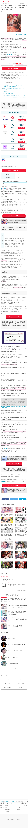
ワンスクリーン (24, 805)
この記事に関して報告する (21, 590)
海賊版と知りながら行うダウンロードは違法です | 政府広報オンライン (13, 407)
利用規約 (7, 811)
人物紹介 (5, 91)
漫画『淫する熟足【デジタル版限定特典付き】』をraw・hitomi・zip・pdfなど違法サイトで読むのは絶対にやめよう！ (14, 97)
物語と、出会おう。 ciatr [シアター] (14, 819)
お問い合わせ (17, 809)
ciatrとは (6, 807)
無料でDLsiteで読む (22, 35)
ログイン (16, 805)
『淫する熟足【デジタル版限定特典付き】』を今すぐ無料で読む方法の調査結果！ (14, 85)
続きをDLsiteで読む (13, 317)
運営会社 (7, 805)
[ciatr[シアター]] (3, 1)
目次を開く (14, 100)
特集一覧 (2, 807)
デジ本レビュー (4, 576)
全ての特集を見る (13, 668)
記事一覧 (2, 805)
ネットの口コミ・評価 (8, 93)
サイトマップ (17, 807)
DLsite (10, 54)
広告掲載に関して (8, 809)
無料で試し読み (21, 120)
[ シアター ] (7, 1)
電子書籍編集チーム (12, 583)
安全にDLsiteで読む (13, 463)
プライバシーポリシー (9, 813)
